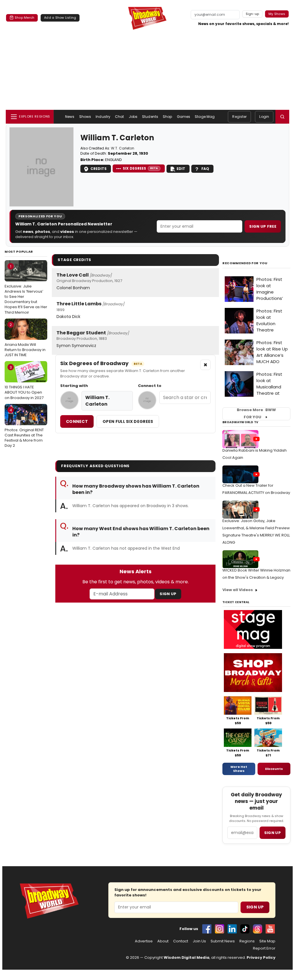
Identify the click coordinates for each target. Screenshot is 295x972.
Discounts (274, 768)
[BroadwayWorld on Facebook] (207, 929)
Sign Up (168, 594)
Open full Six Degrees (128, 421)
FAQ (205, 168)
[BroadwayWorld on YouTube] (270, 929)
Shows (85, 116)
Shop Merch (24, 17)
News (69, 116)
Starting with (74, 385)
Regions (247, 941)
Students (150, 116)
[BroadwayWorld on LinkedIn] (232, 929)
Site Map (267, 941)
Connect (77, 421)
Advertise (144, 941)
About (163, 941)
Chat (119, 116)
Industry (103, 116)
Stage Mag (205, 116)
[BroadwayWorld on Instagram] (219, 929)
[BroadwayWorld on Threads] (257, 929)
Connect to (149, 385)
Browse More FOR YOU (256, 413)
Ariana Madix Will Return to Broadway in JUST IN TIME (25, 340)
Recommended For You (245, 263)
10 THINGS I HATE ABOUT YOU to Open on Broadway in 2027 (24, 382)
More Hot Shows (238, 768)
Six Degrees (140, 168)
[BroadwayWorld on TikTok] (245, 929)
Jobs (133, 116)
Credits (98, 168)
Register (239, 116)
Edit (181, 168)
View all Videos (237, 590)
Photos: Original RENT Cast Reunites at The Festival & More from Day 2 (24, 427)
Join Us (199, 941)
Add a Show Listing (60, 17)
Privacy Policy (261, 957)
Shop (167, 116)
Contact (180, 941)
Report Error (264, 948)
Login (264, 116)
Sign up (272, 832)
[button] (282, 117)
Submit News (223, 941)
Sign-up (252, 13)
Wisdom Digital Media (186, 957)
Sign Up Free (262, 226)
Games (183, 116)
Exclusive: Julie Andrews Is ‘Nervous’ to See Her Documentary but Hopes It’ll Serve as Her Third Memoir (26, 289)
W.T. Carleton (122, 148)
